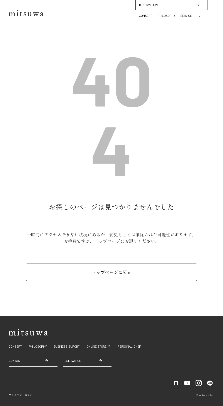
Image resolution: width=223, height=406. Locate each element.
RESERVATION (148, 5)
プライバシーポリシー (22, 395)
